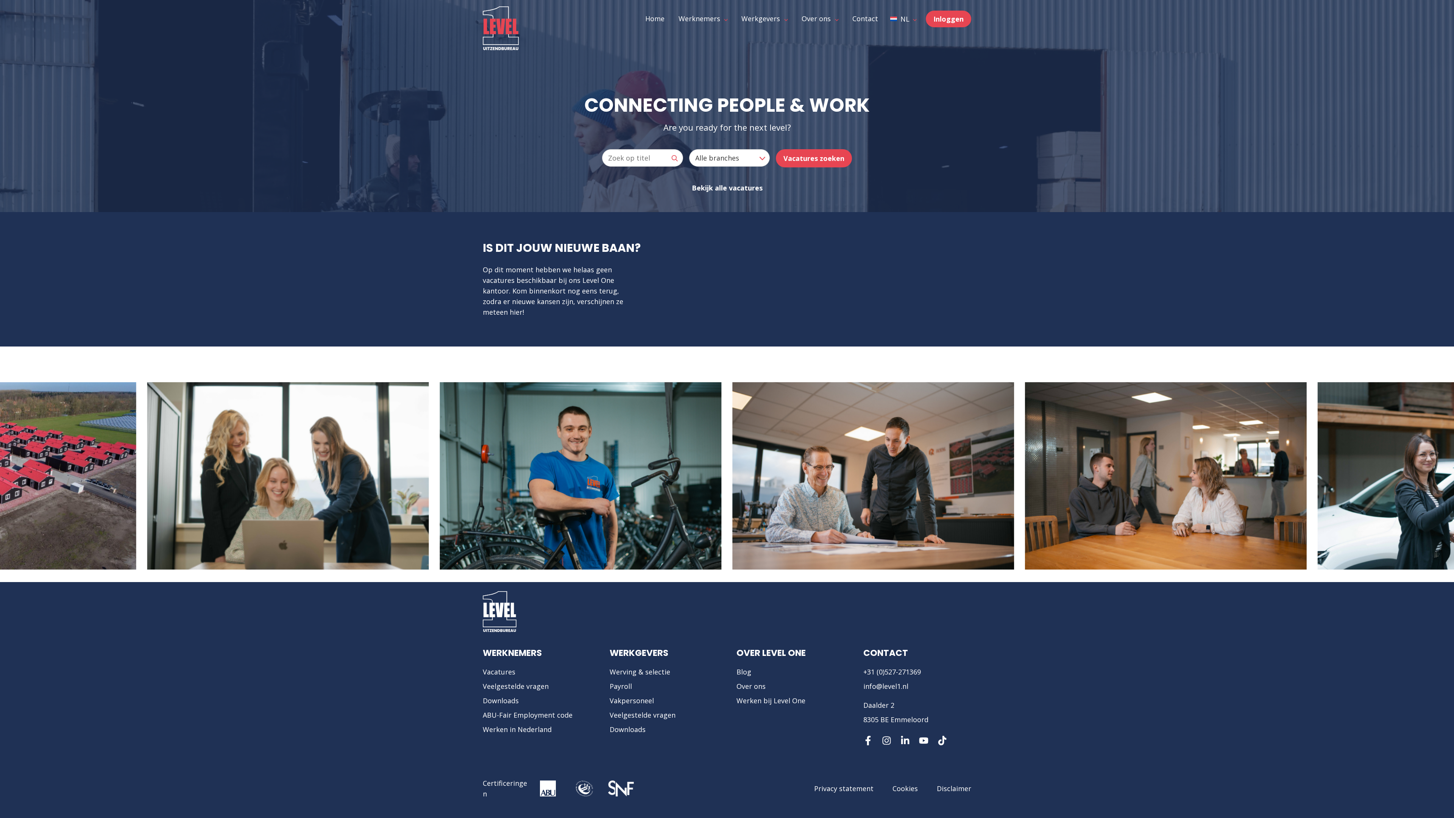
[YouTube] (923, 740)
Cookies (905, 788)
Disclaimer (954, 788)
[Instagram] (886, 740)
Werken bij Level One (770, 700)
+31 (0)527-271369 (892, 671)
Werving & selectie (640, 671)
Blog (743, 671)
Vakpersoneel (632, 700)
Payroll (621, 686)
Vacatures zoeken (813, 158)
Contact (885, 653)
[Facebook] (868, 740)
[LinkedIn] (905, 740)
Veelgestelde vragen (516, 686)
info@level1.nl (885, 686)
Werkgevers (639, 653)
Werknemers (512, 653)
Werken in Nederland (517, 729)
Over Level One (771, 653)
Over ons (751, 686)
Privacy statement (844, 788)
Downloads (501, 700)
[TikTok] (942, 740)
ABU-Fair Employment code (528, 715)
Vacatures (499, 671)
